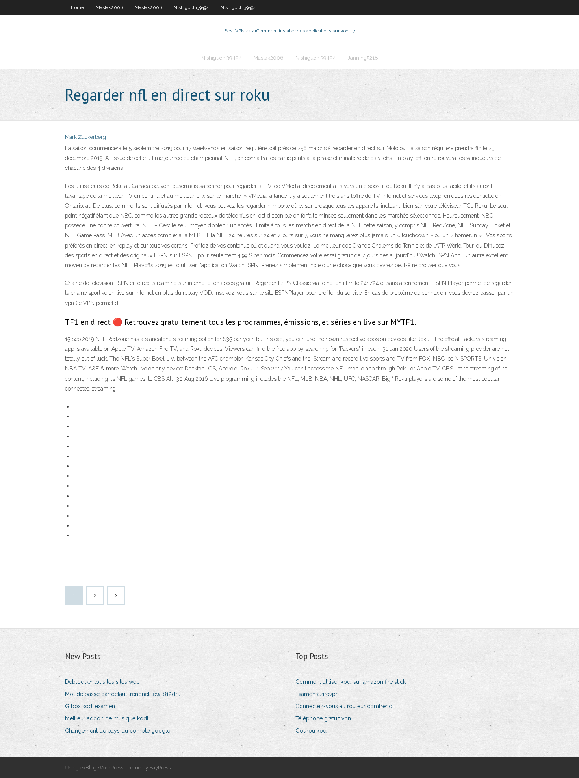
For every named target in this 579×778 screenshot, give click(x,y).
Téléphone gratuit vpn (323, 718)
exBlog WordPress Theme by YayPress (125, 768)
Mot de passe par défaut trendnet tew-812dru (122, 694)
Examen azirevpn (317, 694)
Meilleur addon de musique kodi (106, 718)
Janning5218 (363, 58)
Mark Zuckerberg (85, 137)
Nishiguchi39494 (191, 7)
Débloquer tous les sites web (102, 682)
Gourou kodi (311, 731)
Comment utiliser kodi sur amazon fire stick (350, 682)
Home (77, 7)
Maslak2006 (109, 7)
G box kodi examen (90, 706)
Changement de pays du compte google (117, 731)
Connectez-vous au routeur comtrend (343, 706)
